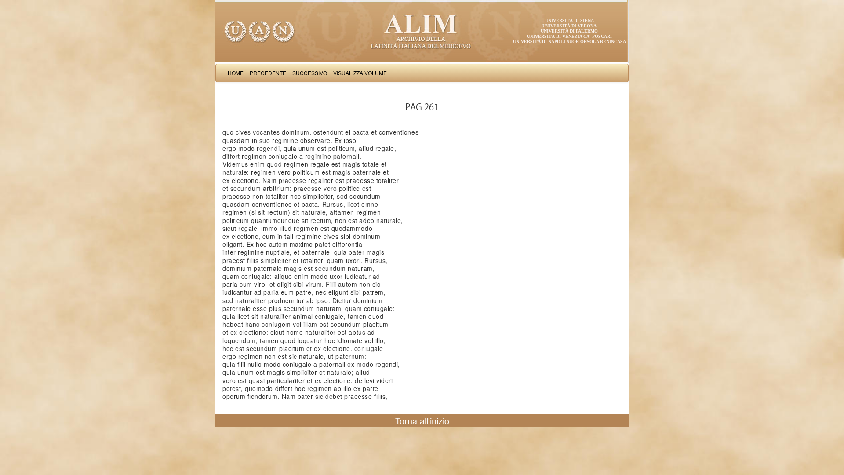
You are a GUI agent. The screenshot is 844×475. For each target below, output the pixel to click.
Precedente (268, 73)
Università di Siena (569, 20)
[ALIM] (422, 30)
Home (236, 73)
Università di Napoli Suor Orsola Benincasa (569, 41)
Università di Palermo (569, 31)
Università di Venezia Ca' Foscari (569, 36)
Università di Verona (569, 25)
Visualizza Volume (360, 73)
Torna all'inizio (422, 420)
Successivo (309, 73)
